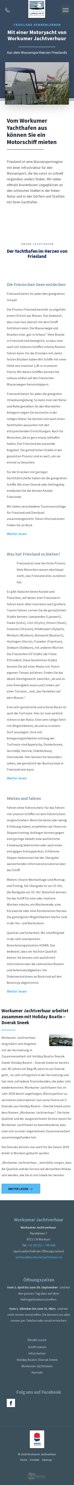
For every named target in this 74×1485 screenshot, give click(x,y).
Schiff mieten (37, 1347)
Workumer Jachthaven (37, 1366)
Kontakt (37, 1372)
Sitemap (47, 1460)
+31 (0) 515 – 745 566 (41, 1245)
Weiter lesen (18, 1189)
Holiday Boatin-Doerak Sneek (37, 1360)
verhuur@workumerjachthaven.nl (38, 1257)
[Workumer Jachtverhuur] (37, 9)
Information (37, 1353)
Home (23, 1460)
